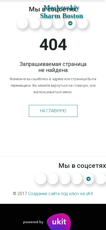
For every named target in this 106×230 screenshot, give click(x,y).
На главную (53, 110)
